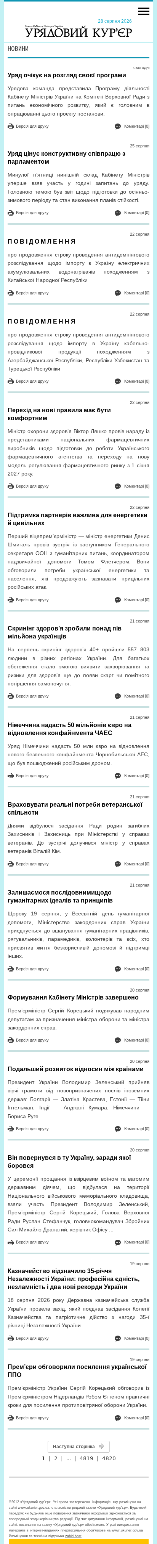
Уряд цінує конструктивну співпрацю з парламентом (66, 157)
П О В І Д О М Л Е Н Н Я (41, 241)
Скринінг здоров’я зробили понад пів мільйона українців (65, 632)
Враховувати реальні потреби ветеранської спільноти (75, 808)
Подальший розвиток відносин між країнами (76, 1069)
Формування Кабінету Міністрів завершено (73, 997)
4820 (109, 1458)
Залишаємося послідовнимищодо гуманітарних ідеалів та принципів (60, 896)
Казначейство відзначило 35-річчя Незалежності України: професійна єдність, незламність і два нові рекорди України (73, 1279)
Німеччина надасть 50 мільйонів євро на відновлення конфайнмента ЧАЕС (69, 729)
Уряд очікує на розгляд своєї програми (67, 75)
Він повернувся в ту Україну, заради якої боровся (69, 1161)
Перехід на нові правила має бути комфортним (59, 414)
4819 (86, 1458)
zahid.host (73, 1536)
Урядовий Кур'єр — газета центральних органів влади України (78, 27)
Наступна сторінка (74, 1446)
